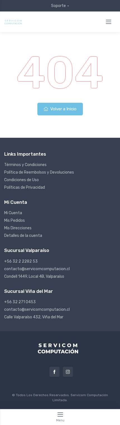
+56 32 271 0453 (20, 302)
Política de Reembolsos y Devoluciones (39, 172)
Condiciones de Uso (21, 180)
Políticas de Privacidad (24, 187)
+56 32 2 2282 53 (21, 261)
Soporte (58, 5)
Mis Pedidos (14, 220)
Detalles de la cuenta (23, 235)
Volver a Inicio (62, 108)
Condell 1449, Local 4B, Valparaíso (34, 276)
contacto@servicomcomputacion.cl (37, 269)
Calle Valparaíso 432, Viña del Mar (33, 317)
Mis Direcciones (18, 228)
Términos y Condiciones (25, 164)
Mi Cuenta (13, 213)
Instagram (68, 372)
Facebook (54, 372)
